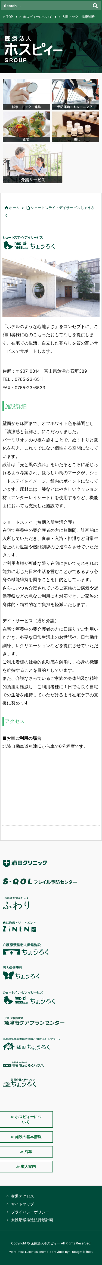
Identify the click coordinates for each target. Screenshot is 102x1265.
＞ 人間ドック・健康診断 (76, 17)
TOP (9, 17)
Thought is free (80, 1252)
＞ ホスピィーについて (35, 17)
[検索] (95, 5)
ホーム (14, 207)
